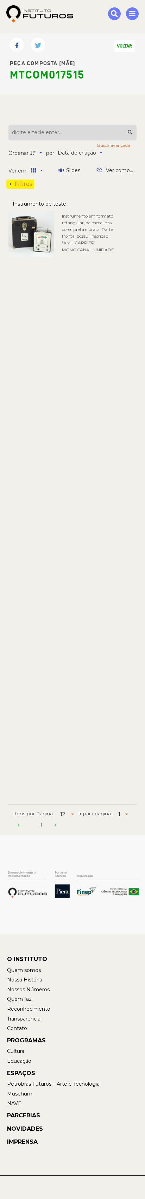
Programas (26, 1040)
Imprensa (22, 1141)
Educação (19, 1061)
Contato (17, 1028)
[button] (18, 826)
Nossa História (24, 979)
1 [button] (41, 825)
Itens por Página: (33, 813)
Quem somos (24, 970)
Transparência (23, 1018)
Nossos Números (28, 989)
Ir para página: (95, 813)
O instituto (27, 959)
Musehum (19, 1093)
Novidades (25, 1128)
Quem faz (19, 999)
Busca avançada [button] (114, 145)
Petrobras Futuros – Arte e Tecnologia (53, 1083)
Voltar (124, 46)
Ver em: (18, 171)
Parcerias (23, 1115)
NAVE (14, 1103)
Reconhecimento (28, 1008)
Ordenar (18, 153)
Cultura (15, 1051)
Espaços (21, 1073)
